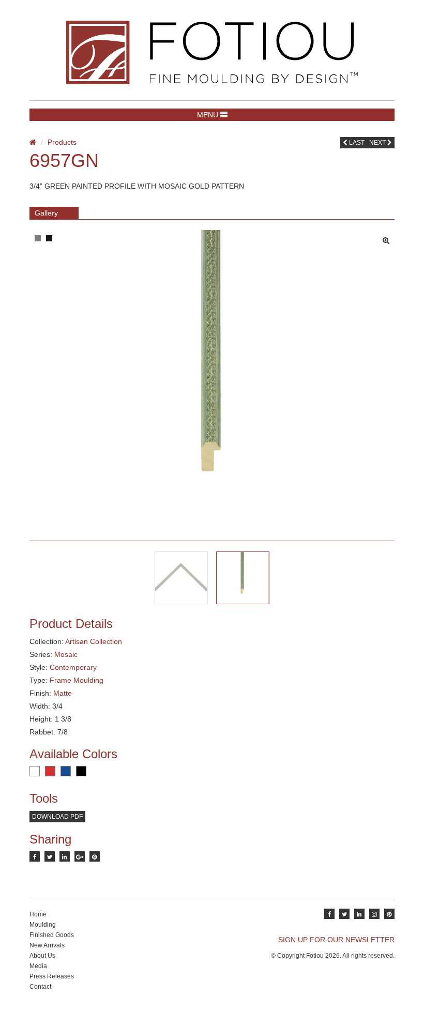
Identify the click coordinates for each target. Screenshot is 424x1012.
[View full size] (389, 238)
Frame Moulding (76, 680)
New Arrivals (47, 945)
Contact (40, 986)
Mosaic (66, 654)
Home (38, 914)
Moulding (42, 924)
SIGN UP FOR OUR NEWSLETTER (336, 940)
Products (62, 142)
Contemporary (73, 667)
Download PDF (57, 816)
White (34, 771)
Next (378, 142)
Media (38, 966)
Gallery (46, 213)
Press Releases (51, 976)
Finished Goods (51, 935)
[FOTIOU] (212, 52)
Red (50, 771)
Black (81, 771)
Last (356, 142)
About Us (42, 955)
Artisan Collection (93, 641)
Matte (62, 693)
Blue (65, 771)
